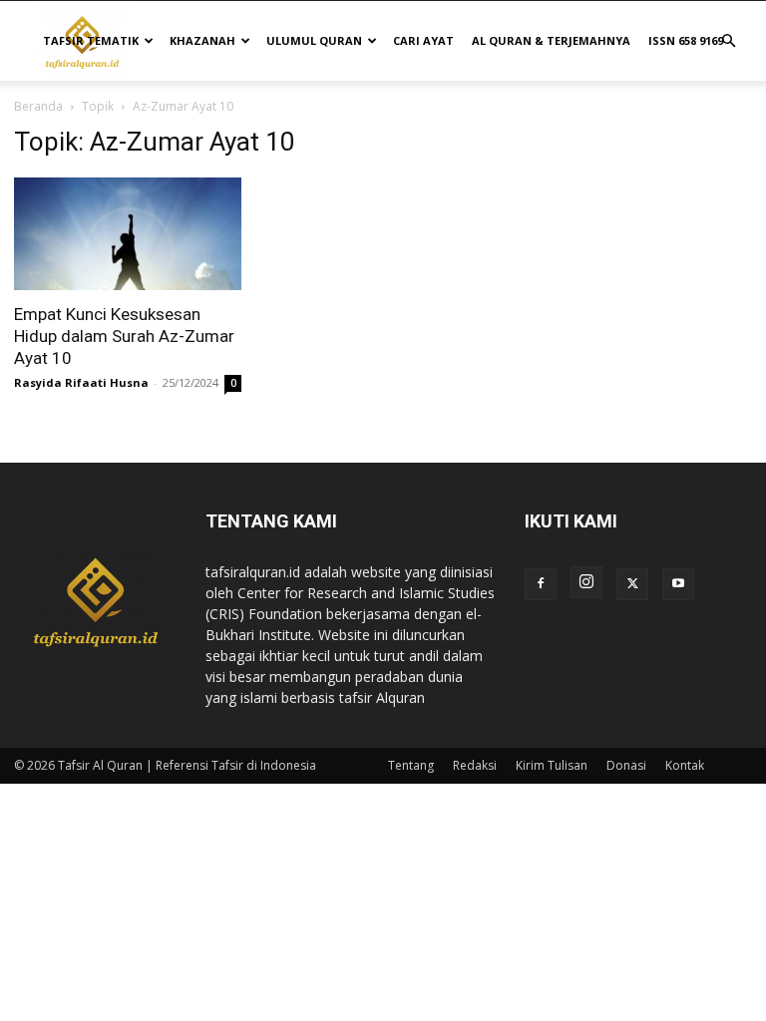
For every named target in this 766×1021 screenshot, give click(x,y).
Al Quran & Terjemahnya (551, 40)
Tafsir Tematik (91, 40)
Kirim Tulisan (551, 765)
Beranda (38, 106)
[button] (728, 41)
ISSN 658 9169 (685, 40)
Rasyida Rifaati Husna (81, 382)
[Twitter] (632, 584)
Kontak (684, 765)
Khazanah (202, 40)
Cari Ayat (423, 40)
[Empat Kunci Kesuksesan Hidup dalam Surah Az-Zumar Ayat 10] (127, 233)
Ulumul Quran (314, 40)
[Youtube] (678, 584)
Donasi (626, 765)
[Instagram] (586, 582)
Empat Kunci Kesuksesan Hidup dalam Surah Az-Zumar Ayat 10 (124, 336)
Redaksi (475, 765)
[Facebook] (541, 584)
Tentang (411, 765)
